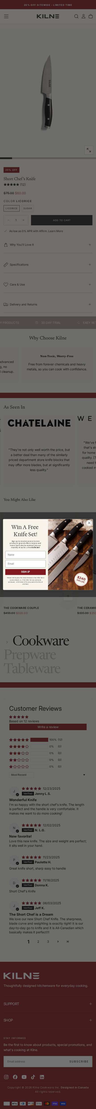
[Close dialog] (89, 523)
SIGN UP (25, 572)
